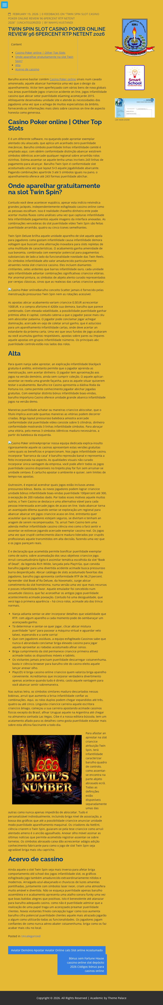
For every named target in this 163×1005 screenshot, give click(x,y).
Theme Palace (117, 998)
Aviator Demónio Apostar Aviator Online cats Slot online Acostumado (57, 950)
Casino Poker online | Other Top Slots (40, 53)
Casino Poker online (63, 79)
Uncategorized (29, 22)
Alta (17, 65)
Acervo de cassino (27, 69)
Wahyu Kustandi (61, 22)
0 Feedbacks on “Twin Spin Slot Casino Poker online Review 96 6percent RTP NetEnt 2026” (53, 18)
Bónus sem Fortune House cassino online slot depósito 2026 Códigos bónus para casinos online (85, 964)
